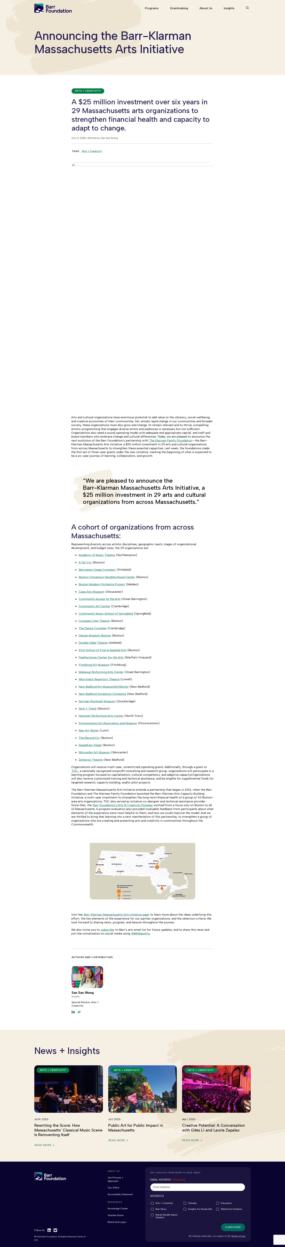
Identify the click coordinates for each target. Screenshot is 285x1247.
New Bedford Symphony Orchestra (102, 694)
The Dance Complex (93, 628)
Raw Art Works (89, 730)
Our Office (113, 1187)
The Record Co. (89, 738)
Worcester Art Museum (94, 752)
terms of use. (239, 1236)
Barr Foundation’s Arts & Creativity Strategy (123, 805)
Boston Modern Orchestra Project (102, 584)
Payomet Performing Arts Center (101, 716)
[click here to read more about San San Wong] (79, 1011)
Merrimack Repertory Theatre (99, 679)
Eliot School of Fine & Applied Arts (102, 650)
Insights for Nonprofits (200, 1209)
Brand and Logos (117, 1222)
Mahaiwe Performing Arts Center (101, 672)
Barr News (161, 1209)
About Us (206, 8)
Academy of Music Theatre (97, 555)
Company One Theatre (94, 621)
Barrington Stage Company (97, 570)
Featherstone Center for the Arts (101, 657)
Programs (151, 8)
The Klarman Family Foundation (170, 440)
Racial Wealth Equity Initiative (166, 1216)
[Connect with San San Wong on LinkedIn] (73, 1011)
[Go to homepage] (53, 8)
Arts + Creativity (92, 151)
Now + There (87, 708)
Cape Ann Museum (91, 592)
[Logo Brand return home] (50, 1176)
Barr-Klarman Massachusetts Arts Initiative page (116, 914)
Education (226, 1203)
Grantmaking (179, 8)
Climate (192, 1203)
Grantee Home (116, 1215)
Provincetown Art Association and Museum (108, 723)
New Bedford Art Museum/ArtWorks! (103, 686)
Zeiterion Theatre (91, 760)
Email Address (168, 1179)
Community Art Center (94, 606)
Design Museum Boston (95, 635)
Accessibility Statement (120, 1194)
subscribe (107, 930)
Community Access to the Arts (99, 599)
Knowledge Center (118, 1208)
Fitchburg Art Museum (94, 665)
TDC (75, 771)
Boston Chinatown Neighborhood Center (107, 577)
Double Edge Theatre (93, 643)
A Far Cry (85, 562)
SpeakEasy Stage (90, 745)
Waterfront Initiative (231, 1209)
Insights (229, 8)
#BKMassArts (140, 933)
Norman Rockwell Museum (97, 701)
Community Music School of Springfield (106, 613)
